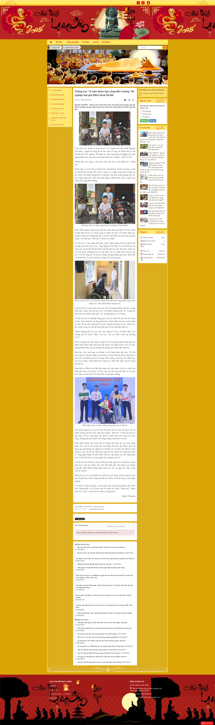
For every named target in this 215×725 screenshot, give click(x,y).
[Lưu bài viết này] (133, 100)
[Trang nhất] (51, 41)
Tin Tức (66, 686)
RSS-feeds (54, 698)
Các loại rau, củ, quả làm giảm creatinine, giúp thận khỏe (155, 147)
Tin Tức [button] (59, 42)
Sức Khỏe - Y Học (57, 113)
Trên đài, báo (147, 114)
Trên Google (146, 111)
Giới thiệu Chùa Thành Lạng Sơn (152, 90)
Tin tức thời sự (56, 90)
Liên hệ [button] (95, 42)
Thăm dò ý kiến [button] (73, 42)
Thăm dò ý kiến (55, 694)
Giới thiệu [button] (106, 42)
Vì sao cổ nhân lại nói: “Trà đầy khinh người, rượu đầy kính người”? (156, 197)
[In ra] (129, 100)
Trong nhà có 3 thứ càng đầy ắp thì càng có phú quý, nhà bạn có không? (152, 222)
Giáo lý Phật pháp (57, 95)
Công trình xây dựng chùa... (58, 119)
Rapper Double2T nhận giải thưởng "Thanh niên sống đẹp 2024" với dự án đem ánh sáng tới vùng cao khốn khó (152, 167)
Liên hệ (67, 690)
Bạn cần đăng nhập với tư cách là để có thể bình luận (97, 532)
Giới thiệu (53, 686)
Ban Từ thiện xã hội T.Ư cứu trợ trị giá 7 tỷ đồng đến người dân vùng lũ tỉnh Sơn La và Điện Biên (152, 188)
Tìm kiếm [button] (85, 42)
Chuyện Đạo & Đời (57, 99)
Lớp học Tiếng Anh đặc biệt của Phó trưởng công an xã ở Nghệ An (156, 205)
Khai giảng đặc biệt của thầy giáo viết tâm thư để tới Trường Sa (156, 213)
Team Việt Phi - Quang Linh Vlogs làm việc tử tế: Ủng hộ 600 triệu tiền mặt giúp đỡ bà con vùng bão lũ (152, 156)
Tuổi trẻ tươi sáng (57, 104)
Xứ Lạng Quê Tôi (57, 124)
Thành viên (54, 690)
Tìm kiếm (67, 694)
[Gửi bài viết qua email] (125, 100)
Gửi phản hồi (208, 723)
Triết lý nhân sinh (57, 108)
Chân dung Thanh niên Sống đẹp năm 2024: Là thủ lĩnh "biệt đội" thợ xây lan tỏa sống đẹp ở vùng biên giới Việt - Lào (152, 137)
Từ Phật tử (146, 117)
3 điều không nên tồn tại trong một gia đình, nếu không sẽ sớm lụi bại (152, 178)
